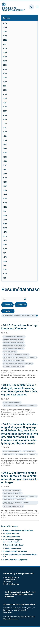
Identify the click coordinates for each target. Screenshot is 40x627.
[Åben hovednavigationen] (38, 7)
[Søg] (25, 299)
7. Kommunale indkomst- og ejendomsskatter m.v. (20, 555)
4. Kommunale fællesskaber (13, 545)
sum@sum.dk (14, 584)
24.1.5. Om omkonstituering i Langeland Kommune (19, 327)
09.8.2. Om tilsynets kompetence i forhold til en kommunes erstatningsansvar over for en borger (19, 477)
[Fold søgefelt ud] (31, 6)
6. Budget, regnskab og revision (15, 551)
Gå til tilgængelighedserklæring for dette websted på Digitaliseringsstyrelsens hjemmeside (20, 594)
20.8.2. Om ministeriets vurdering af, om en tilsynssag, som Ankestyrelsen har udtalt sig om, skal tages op (19, 389)
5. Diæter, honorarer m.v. (12, 548)
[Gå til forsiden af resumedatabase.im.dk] (12, 7)
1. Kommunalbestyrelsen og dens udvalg (18, 530)
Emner (7, 304)
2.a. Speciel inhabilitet (11, 533)
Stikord (20, 304)
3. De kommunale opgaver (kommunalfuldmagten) (12, 540)
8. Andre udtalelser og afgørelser (15, 560)
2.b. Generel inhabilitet (11, 536)
